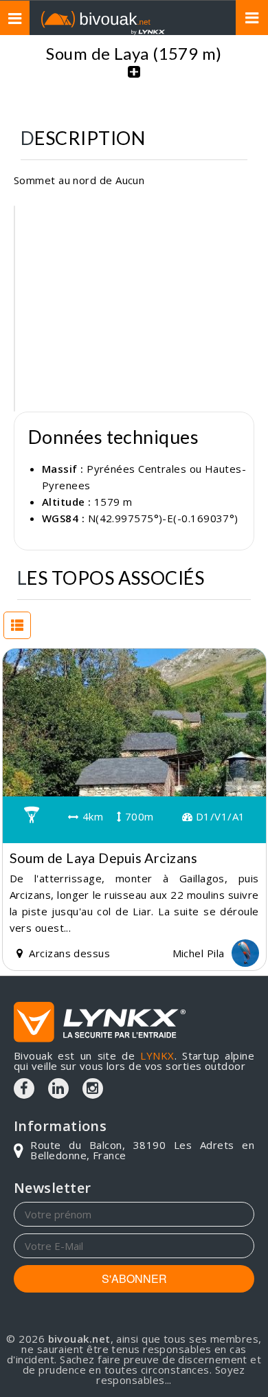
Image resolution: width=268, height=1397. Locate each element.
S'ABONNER (134, 1278)
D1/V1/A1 (218, 816)
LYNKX (157, 1055)
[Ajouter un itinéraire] (134, 79)
